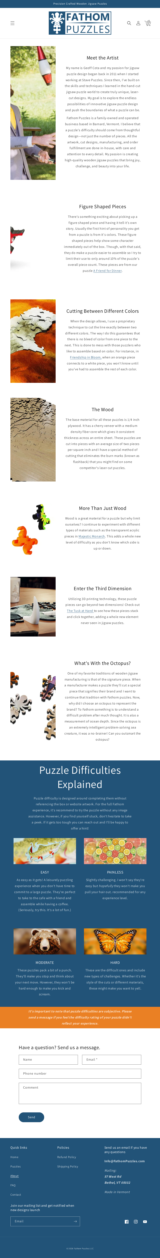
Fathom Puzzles (81, 1248)
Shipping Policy (67, 1166)
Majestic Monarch (92, 536)
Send (31, 1117)
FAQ (13, 1185)
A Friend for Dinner (107, 270)
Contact (15, 1194)
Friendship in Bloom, (85, 357)
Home (14, 1157)
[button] (12, 23)
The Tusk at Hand (80, 611)
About (14, 1176)
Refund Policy (66, 1157)
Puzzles (15, 1166)
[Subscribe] (75, 1221)
